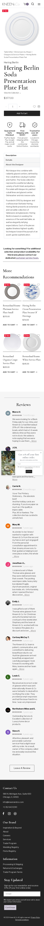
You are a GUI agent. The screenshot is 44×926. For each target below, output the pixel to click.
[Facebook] (3, 814)
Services (7, 839)
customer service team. (27, 258)
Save (6, 11)
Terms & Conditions (22, 920)
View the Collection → (12, 93)
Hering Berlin (11, 62)
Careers (6, 835)
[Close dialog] (41, 452)
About (5, 831)
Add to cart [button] (9, 325)
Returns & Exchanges (12, 868)
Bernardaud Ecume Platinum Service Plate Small (11, 309)
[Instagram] (9, 814)
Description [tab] (11, 155)
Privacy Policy (35, 917)
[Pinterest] (15, 814)
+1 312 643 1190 (10, 807)
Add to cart (22, 113)
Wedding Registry (11, 847)
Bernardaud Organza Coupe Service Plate (10, 360)
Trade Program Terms (12, 872)
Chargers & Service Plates (14, 55)
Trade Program (9, 843)
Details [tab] (9, 160)
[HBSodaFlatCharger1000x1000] (22, 29)
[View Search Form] (32, 4)
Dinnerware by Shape (22, 52)
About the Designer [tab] (15, 165)
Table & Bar (8, 52)
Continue (10, 907)
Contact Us (10, 788)
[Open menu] (39, 4)
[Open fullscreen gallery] (38, 44)
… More (33, 441)
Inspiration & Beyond (12, 828)
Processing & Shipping (13, 864)
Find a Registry (9, 851)
